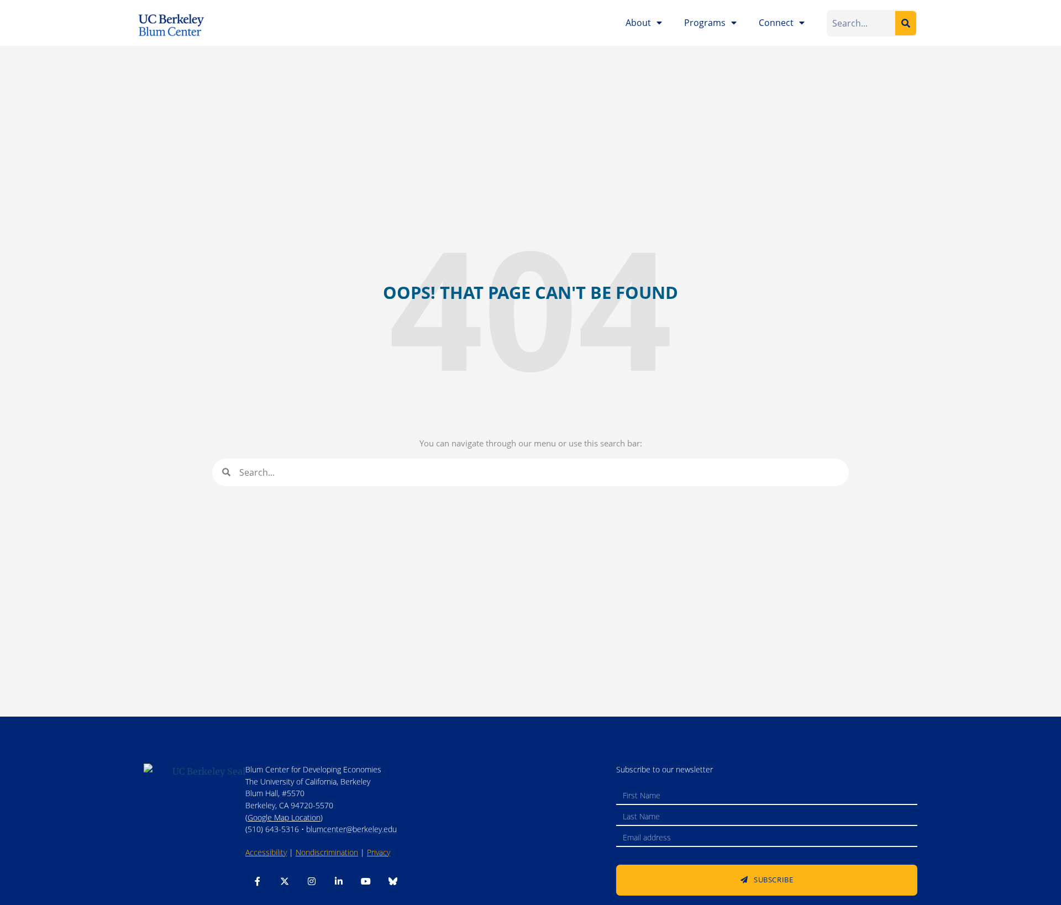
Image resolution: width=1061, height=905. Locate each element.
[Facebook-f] (257, 881)
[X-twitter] (284, 881)
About (638, 23)
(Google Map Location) (284, 817)
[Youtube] (366, 881)
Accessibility (266, 852)
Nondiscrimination (327, 852)
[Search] (905, 23)
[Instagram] (312, 881)
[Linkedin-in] (339, 881)
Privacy (378, 852)
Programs (705, 23)
